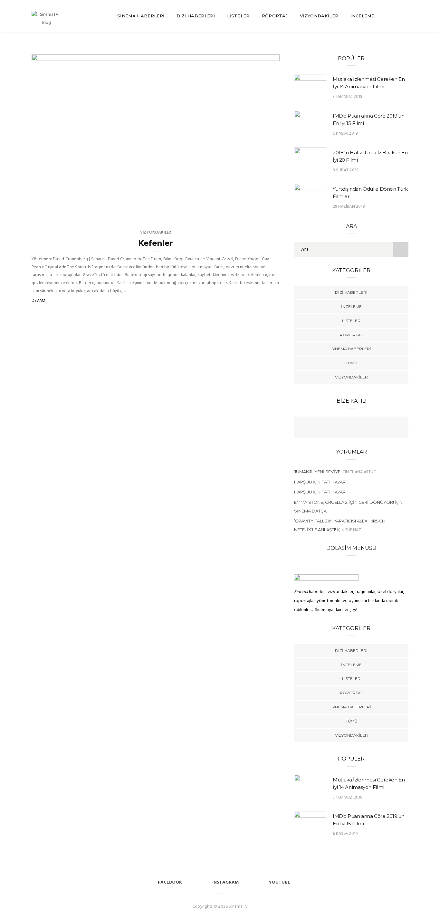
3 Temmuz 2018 (347, 96)
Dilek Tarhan (64, 212)
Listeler (238, 15)
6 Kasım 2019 (345, 133)
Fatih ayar (333, 481)
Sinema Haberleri (140, 15)
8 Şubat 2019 (345, 170)
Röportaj (275, 15)
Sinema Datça (310, 510)
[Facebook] (332, 428)
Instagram (225, 882)
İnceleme (362, 15)
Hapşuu (303, 481)
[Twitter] (345, 428)
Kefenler (155, 243)
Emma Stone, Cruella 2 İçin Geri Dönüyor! (344, 502)
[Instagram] (370, 428)
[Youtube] (357, 428)
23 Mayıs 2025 (258, 212)
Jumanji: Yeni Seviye (317, 471)
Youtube (279, 882)
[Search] (405, 16)
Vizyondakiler (319, 15)
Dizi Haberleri (196, 15)
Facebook (170, 882)
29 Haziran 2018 (349, 206)
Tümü (351, 362)
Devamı (39, 300)
